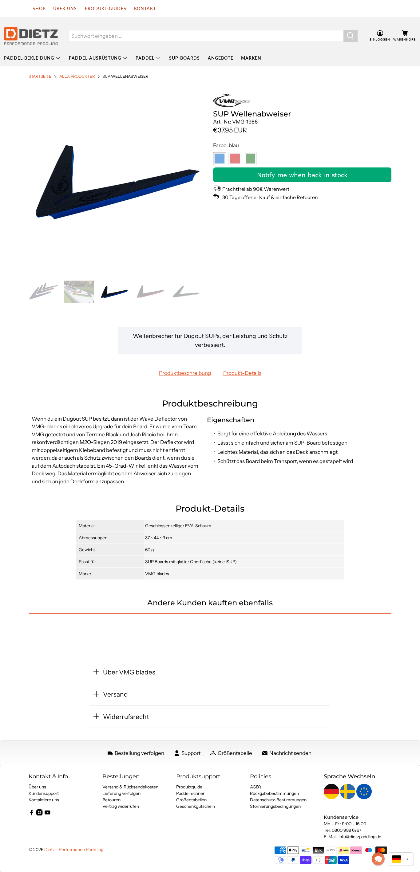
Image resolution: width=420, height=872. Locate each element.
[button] (378, 858)
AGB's (256, 787)
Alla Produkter (77, 77)
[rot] (234, 158)
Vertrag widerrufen (120, 806)
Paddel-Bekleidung (29, 58)
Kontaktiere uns (44, 800)
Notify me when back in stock (302, 175)
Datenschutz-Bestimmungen (278, 800)
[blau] (219, 158)
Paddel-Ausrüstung (95, 58)
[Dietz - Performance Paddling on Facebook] (32, 814)
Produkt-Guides (105, 8)
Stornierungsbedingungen (275, 806)
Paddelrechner (190, 793)
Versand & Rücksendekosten (130, 787)
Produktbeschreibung (185, 373)
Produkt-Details (242, 373)
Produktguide (189, 787)
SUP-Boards (184, 58)
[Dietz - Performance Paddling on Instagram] (39, 814)
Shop (39, 8)
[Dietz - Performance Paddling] (31, 36)
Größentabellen (191, 800)
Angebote (220, 58)
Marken (251, 58)
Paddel (145, 58)
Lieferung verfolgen (121, 793)
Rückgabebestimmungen (274, 793)
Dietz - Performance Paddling (74, 849)
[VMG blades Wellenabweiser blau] (118, 182)
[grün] (250, 158)
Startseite (40, 77)
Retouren (111, 800)
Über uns (65, 8)
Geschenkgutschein (195, 806)
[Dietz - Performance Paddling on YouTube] (47, 814)
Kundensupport (44, 793)
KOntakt (145, 8)
